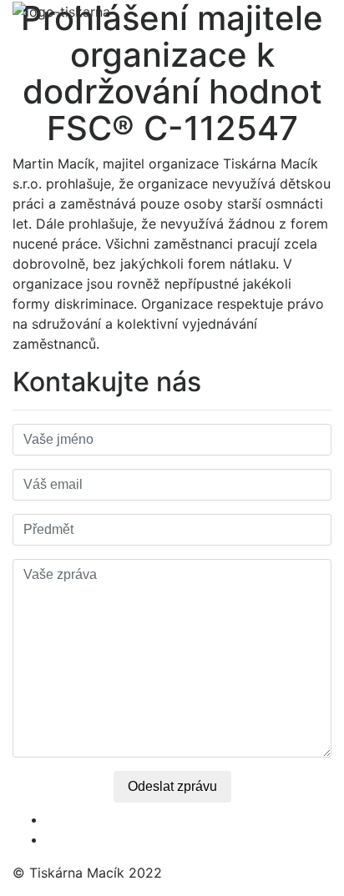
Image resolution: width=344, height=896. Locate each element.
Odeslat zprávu (172, 786)
